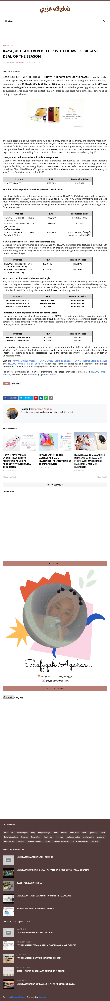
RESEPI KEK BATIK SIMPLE (29, 882)
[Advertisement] (55, 37)
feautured (8, 45)
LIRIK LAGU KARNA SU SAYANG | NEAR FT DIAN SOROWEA (45, 984)
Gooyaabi (42, 997)
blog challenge (44, 832)
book (56, 832)
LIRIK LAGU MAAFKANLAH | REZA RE (34, 857)
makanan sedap (73, 837)
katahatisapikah (11, 837)
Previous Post (10, 477)
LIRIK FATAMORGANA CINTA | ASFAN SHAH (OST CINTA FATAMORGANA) (52, 870)
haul (103, 832)
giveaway (93, 832)
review (47, 841)
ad (12, 832)
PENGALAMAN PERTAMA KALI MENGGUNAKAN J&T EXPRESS (46, 945)
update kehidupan (80, 841)
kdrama (24, 837)
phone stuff (9, 841)
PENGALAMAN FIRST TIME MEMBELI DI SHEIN (38, 958)
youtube (95, 841)
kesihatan (48, 837)
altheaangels (22, 832)
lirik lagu (59, 837)
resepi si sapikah (34, 841)
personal (100, 837)
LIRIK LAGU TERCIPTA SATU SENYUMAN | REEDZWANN (43, 895)
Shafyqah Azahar (17, 62)
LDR (6, 832)
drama (64, 832)
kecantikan (36, 837)
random (21, 841)
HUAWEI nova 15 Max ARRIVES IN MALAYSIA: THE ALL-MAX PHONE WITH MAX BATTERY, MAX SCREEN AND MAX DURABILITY (89, 461)
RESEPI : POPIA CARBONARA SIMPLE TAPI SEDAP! (40, 971)
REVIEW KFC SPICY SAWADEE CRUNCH (35, 908)
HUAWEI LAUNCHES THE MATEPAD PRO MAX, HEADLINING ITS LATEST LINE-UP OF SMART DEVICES (55, 459)
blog (33, 832)
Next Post (101, 477)
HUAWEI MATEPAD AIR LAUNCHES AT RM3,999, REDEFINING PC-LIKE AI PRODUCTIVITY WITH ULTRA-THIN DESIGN (17, 461)
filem (84, 832)
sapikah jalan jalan (61, 841)
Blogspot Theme (18, 997)
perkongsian (88, 837)
